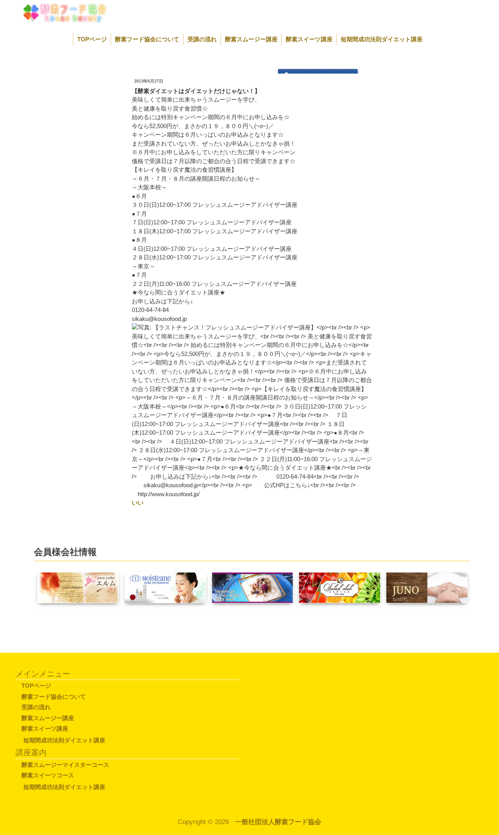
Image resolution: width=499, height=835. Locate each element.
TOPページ (92, 39)
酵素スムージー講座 (251, 39)
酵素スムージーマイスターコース (65, 764)
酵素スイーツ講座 (309, 39)
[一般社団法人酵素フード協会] (56, 12)
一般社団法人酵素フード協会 (278, 822)
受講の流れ (202, 39)
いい (137, 502)
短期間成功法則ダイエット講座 (382, 39)
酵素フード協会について (147, 39)
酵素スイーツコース (47, 775)
